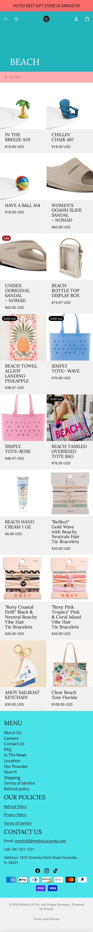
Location (12, 760)
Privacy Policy (15, 814)
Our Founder (16, 766)
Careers (11, 738)
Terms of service (19, 783)
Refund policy (16, 789)
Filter (14, 77)
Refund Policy (15, 806)
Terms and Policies (46, 919)
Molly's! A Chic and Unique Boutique (45, 904)
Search (10, 772)
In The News (15, 755)
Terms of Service (17, 823)
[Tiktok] (55, 871)
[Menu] (5, 19)
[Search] (16, 18)
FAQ (7, 749)
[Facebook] (38, 871)
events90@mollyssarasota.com (40, 840)
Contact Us (14, 743)
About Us (12, 732)
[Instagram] (47, 871)
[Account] (76, 18)
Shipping (12, 777)
